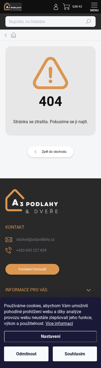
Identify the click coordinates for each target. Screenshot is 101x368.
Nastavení (50, 336)
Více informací (59, 323)
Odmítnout (26, 353)
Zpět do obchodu (54, 152)
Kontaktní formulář (32, 269)
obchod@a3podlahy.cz (35, 239)
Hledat (88, 21)
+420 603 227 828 (31, 250)
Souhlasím (75, 353)
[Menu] (94, 6)
